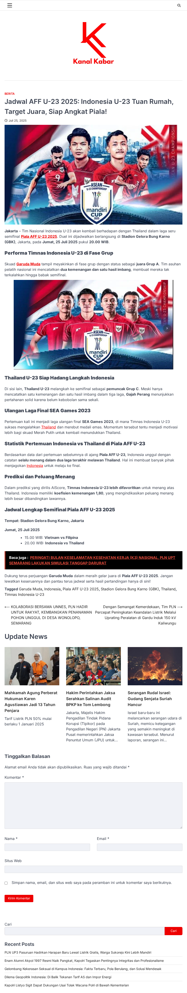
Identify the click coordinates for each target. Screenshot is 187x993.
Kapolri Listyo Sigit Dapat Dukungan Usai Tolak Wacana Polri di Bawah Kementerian (67, 985)
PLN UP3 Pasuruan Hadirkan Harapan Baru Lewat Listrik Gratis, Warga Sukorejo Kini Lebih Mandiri (78, 952)
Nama (11, 838)
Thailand (48, 427)
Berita (10, 93)
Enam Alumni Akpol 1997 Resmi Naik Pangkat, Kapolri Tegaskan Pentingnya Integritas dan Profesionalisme (84, 960)
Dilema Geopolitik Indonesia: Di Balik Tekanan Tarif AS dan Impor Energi (58, 977)
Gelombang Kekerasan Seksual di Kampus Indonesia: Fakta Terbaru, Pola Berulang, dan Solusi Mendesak (83, 969)
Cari (8, 924)
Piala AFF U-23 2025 (39, 236)
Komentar (14, 777)
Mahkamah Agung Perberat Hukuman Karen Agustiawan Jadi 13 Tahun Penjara (31, 701)
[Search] (179, 5)
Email (103, 838)
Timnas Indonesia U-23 (24, 594)
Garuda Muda (28, 264)
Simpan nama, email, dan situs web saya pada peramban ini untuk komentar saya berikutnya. (92, 882)
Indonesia (35, 465)
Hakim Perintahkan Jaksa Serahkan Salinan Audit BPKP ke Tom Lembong (90, 698)
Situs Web (13, 860)
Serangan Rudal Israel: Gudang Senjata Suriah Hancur (150, 698)
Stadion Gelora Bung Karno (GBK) (130, 589)
